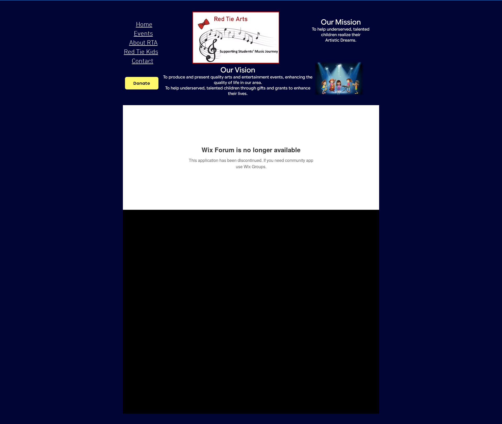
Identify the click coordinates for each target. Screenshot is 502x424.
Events (143, 34)
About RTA (143, 43)
